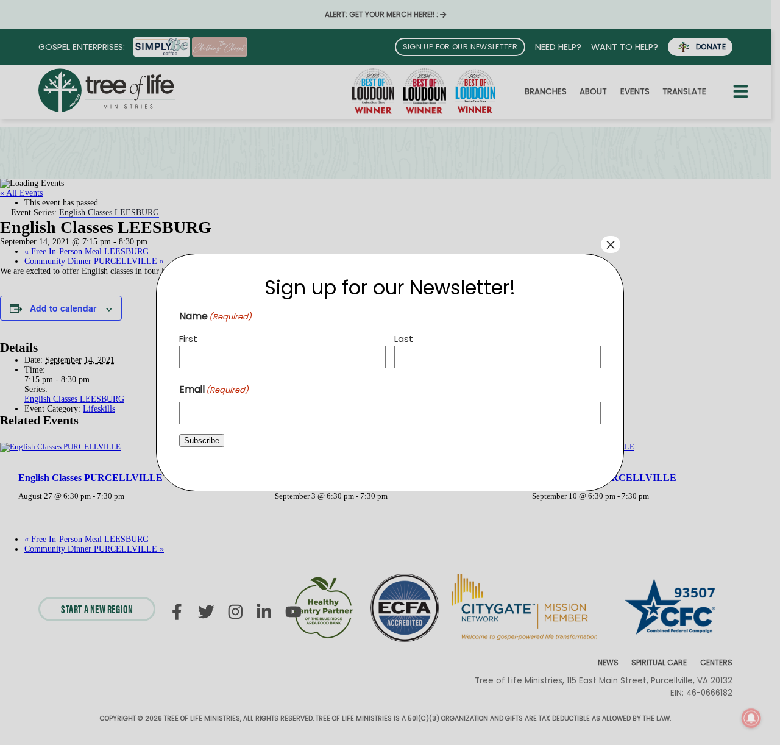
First (188, 338)
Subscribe (201, 440)
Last (403, 338)
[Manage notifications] (751, 718)
